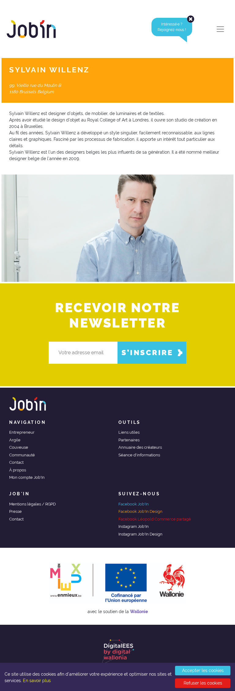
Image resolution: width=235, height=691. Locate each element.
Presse (15, 511)
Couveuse (18, 447)
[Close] (190, 19)
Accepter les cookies (203, 670)
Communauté (22, 455)
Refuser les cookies (203, 683)
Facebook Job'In (133, 504)
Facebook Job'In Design (140, 511)
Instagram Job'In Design (140, 534)
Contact (16, 462)
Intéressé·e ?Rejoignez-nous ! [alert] (172, 27)
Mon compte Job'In (27, 477)
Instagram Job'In (133, 526)
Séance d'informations (139, 455)
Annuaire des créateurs (140, 447)
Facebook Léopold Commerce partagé (154, 519)
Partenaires (129, 440)
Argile (15, 440)
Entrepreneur (22, 432)
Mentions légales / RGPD (32, 504)
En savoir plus (37, 680)
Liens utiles (129, 432)
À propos (17, 470)
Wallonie (139, 611)
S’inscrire (147, 352)
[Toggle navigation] (220, 29)
